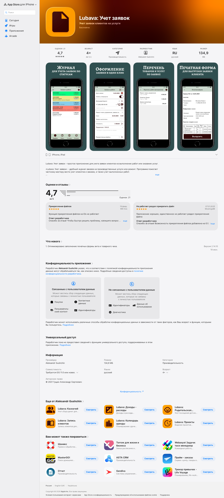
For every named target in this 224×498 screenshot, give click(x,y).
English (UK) (60, 486)
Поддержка (165, 495)
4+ (164, 372)
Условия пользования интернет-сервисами (63, 495)
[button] (20, 20)
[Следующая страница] (221, 216)
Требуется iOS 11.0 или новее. (60, 372)
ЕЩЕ (125, 221)
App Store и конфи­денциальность (98, 495)
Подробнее (68, 325)
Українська (72, 486)
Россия (49, 486)
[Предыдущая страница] (43, 216)
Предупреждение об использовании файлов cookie (136, 495)
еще (157, 174)
